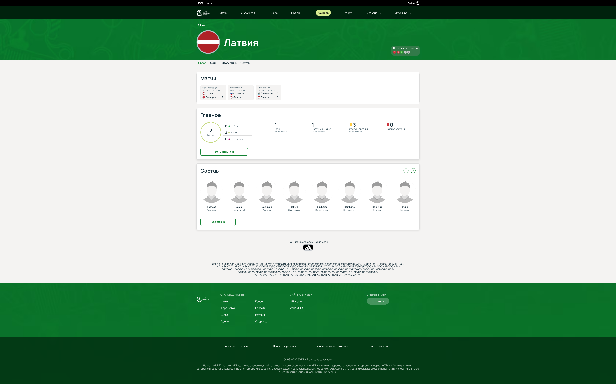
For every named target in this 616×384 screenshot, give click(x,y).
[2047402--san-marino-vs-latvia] (268, 92)
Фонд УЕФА (296, 308)
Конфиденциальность (237, 346)
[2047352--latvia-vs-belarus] (213, 92)
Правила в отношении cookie (332, 346)
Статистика (229, 63)
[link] (223, 13)
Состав (245, 63)
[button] (297, 13)
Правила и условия (284, 346)
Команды (260, 301)
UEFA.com (296, 301)
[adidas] (308, 247)
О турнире (261, 321)
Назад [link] (203, 25)
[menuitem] (226, 13)
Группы (224, 321)
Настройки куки (379, 346)
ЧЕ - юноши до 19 (203, 13)
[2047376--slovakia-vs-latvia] (241, 92)
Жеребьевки (227, 308)
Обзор (202, 63)
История (260, 314)
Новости (260, 308)
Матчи (214, 63)
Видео (224, 314)
